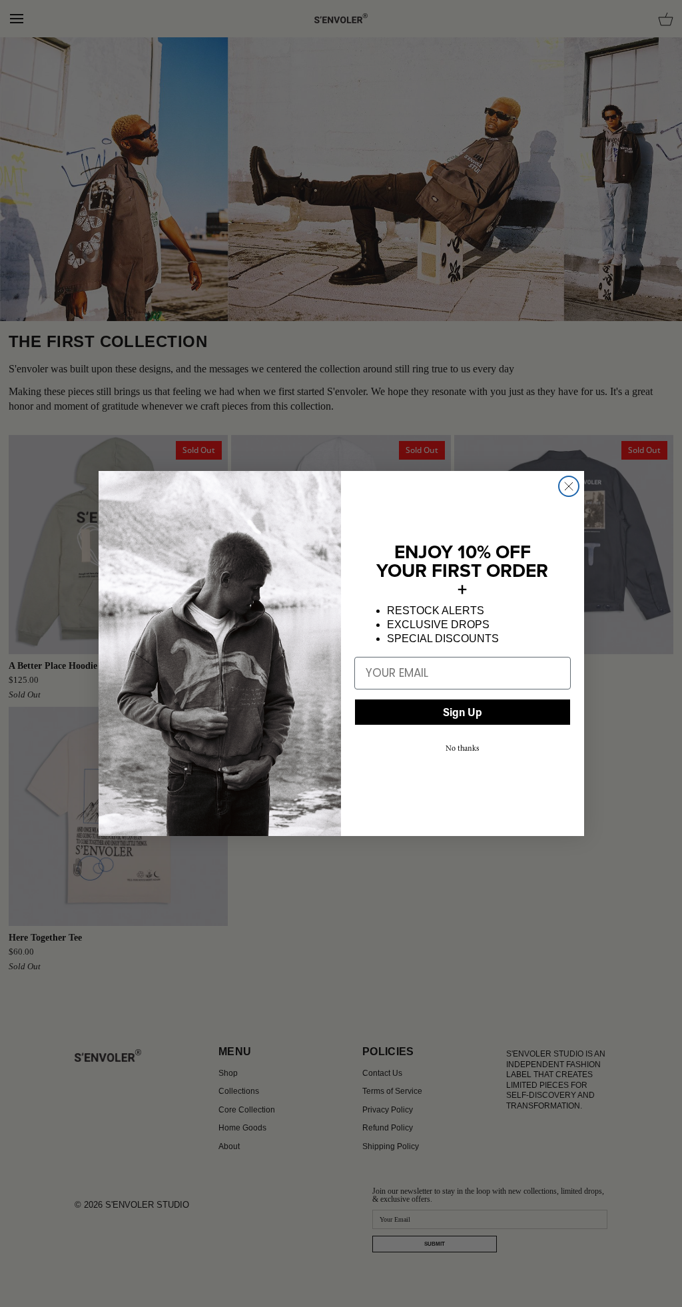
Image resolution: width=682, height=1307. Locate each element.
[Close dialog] (569, 486)
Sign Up (462, 712)
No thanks (462, 748)
